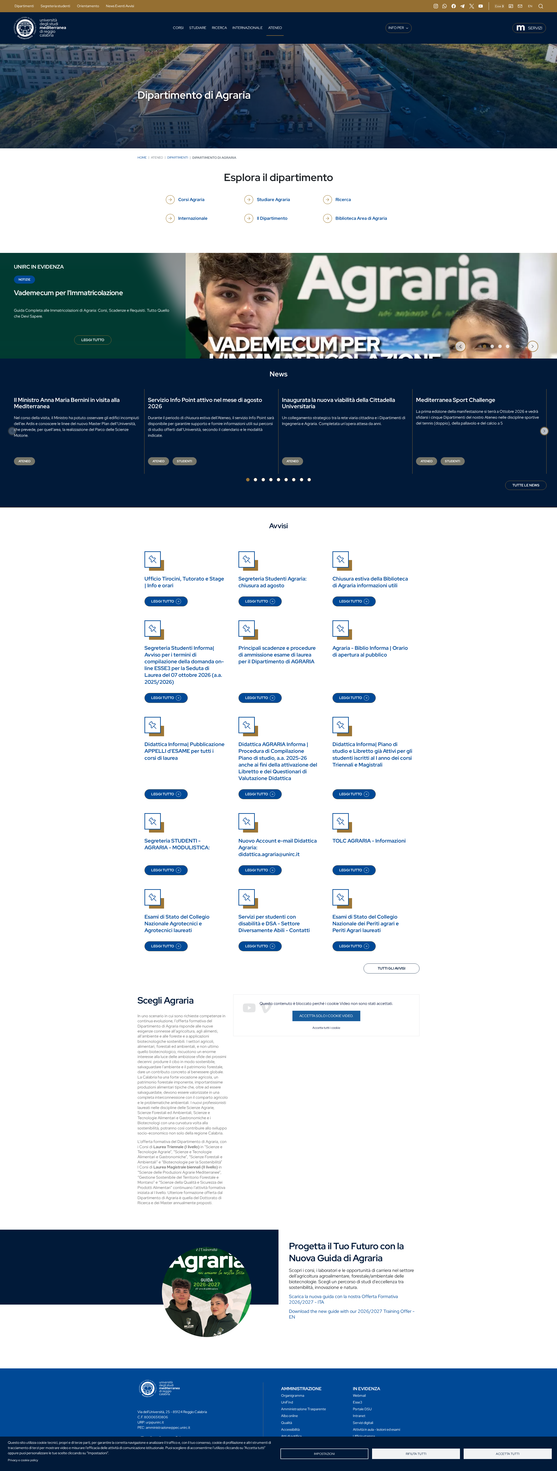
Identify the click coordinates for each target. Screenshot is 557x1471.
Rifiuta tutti (416, 1454)
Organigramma (292, 1395)
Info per (396, 27)
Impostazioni (324, 1454)
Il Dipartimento (272, 218)
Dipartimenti (24, 6)
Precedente (460, 346)
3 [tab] (500, 346)
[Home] (40, 28)
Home (142, 157)
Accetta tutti (507, 1454)
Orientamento (88, 6)
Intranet (359, 1415)
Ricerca (219, 27)
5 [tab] (278, 479)
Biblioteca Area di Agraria (361, 218)
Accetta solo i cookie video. (326, 1016)
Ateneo (275, 27)
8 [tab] (301, 479)
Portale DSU (362, 1409)
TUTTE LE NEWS (525, 485)
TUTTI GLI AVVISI (391, 968)
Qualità (286, 1422)
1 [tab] (484, 346)
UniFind (287, 1402)
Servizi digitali (363, 1422)
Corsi (178, 27)
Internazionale (247, 27)
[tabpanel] (278, 306)
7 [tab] (293, 479)
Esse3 (357, 1402)
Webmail (359, 1395)
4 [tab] (507, 346)
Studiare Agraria (273, 199)
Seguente (532, 346)
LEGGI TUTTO (96, 341)
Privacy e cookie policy (23, 1460)
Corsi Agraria (191, 199)
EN (530, 6)
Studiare (197, 27)
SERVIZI (535, 27)
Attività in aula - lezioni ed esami (376, 1429)
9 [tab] (309, 479)
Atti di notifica (291, 1436)
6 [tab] (286, 479)
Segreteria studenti (55, 6)
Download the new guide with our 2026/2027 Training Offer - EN (351, 1314)
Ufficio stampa (364, 1436)
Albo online (289, 1415)
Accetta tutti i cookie (326, 1028)
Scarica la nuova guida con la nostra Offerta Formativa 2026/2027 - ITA (343, 1299)
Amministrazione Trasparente (303, 1409)
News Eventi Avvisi (120, 6)
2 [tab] (492, 346)
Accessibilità (290, 1429)
